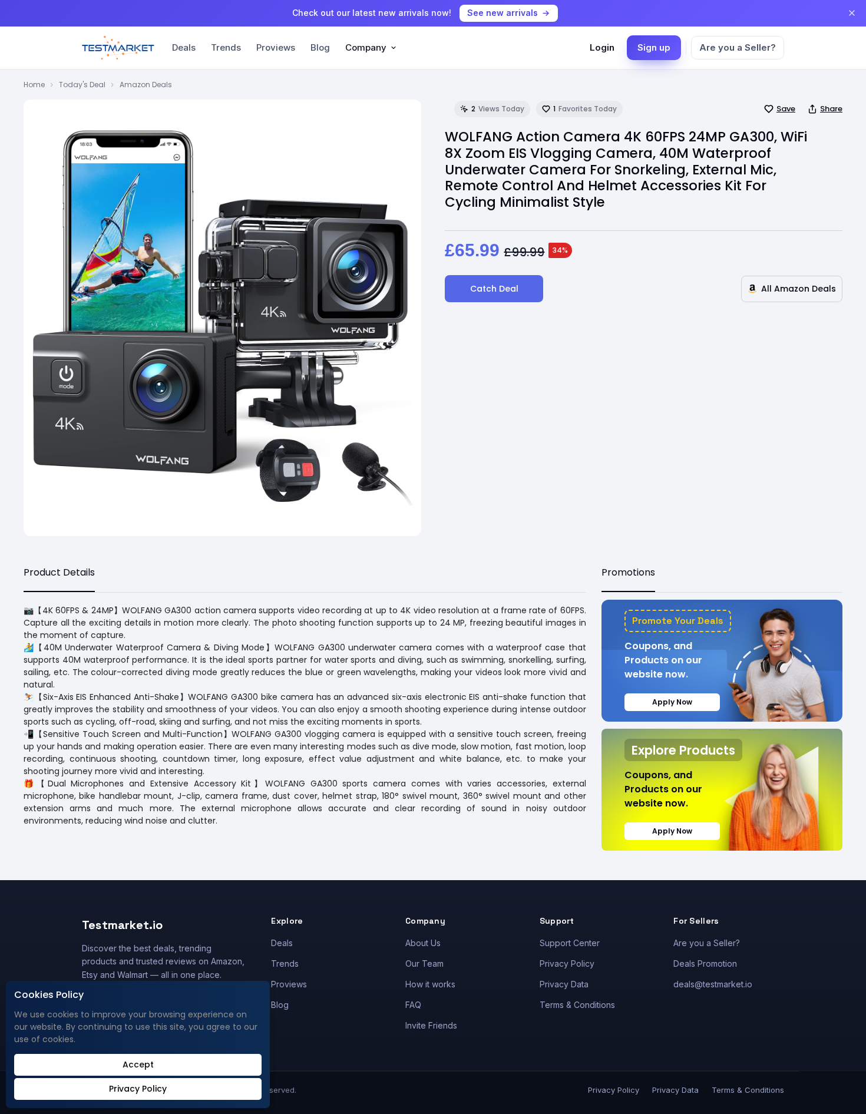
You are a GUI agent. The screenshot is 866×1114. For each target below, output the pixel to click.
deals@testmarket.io (712, 984)
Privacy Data (564, 984)
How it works (430, 984)
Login (602, 47)
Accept (138, 1064)
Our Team (424, 963)
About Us (423, 943)
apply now (672, 702)
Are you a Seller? (737, 47)
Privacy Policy (567, 963)
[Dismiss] (852, 13)
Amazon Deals (146, 85)
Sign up (653, 47)
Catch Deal (494, 289)
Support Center (570, 943)
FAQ (413, 1005)
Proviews (275, 47)
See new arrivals (502, 13)
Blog (320, 47)
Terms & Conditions (577, 1005)
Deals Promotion (705, 963)
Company (365, 47)
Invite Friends (431, 1025)
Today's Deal (82, 85)
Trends (226, 47)
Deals (184, 47)
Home (34, 85)
